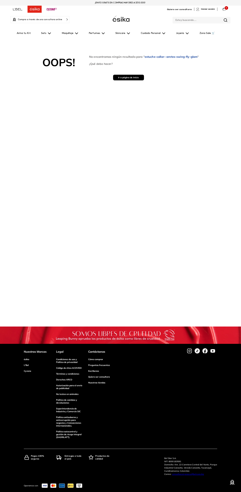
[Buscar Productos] (225, 20)
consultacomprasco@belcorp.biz (188, 474)
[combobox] (201, 19)
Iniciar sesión (208, 9)
